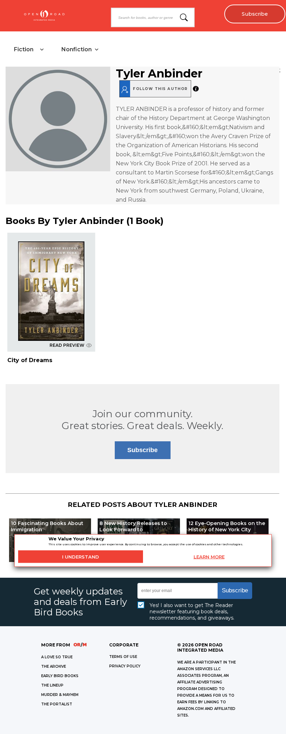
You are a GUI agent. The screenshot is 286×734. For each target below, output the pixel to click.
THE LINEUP (52, 685)
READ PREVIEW (67, 345)
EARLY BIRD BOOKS (59, 676)
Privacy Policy (125, 666)
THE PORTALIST (56, 704)
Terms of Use (123, 656)
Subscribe (255, 14)
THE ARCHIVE (53, 666)
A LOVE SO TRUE (57, 657)
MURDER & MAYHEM (59, 694)
